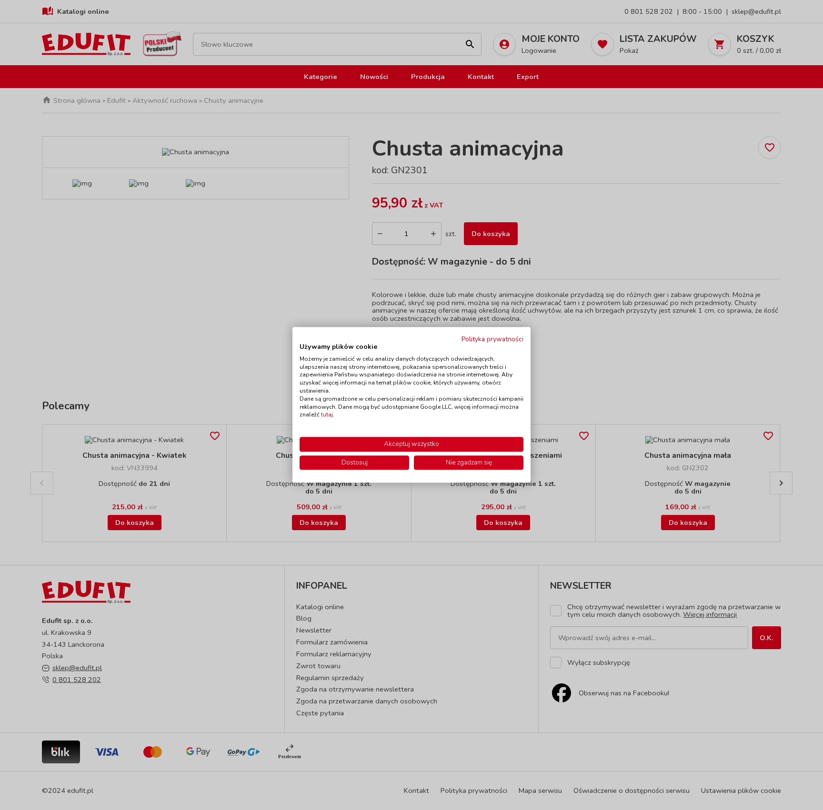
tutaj (327, 415)
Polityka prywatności (492, 339)
